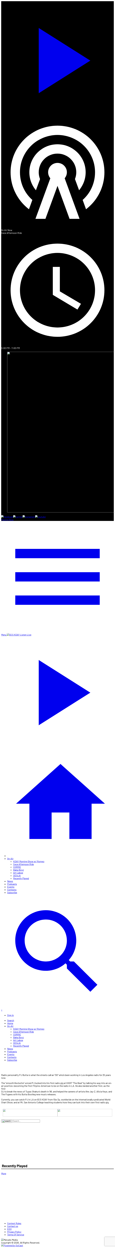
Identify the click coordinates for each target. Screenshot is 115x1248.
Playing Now (7, 519)
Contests (11, 889)
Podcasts (12, 884)
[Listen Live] (57, 58)
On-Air (10, 858)
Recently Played (21, 878)
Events (10, 886)
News (10, 881)
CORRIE (17, 867)
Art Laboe (18, 872)
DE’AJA (17, 875)
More (3, 1173)
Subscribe (12, 892)
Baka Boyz (18, 869)
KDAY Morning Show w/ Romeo (28, 861)
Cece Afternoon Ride (23, 864)
